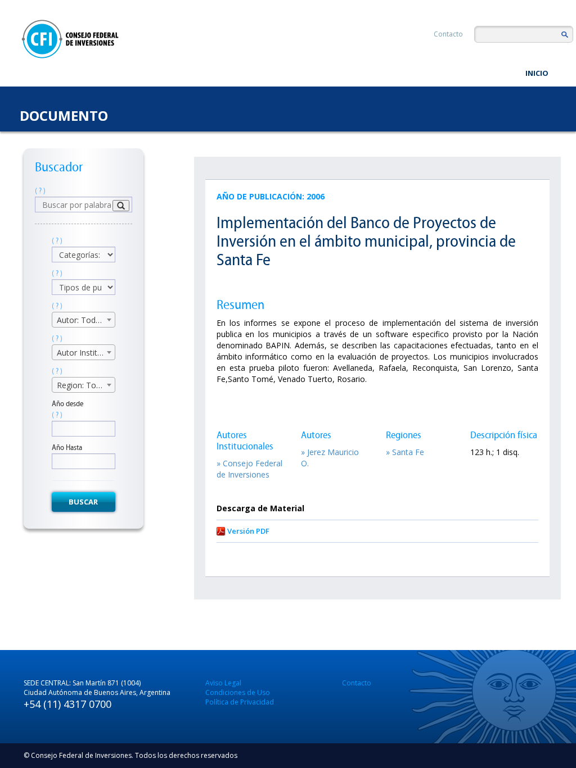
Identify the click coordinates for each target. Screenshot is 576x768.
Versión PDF (248, 531)
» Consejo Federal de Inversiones (249, 469)
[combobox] (83, 320)
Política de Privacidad (239, 702)
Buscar (83, 502)
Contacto (448, 34)
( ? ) (40, 191)
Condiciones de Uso (237, 692)
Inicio (536, 73)
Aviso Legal (223, 683)
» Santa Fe (405, 452)
